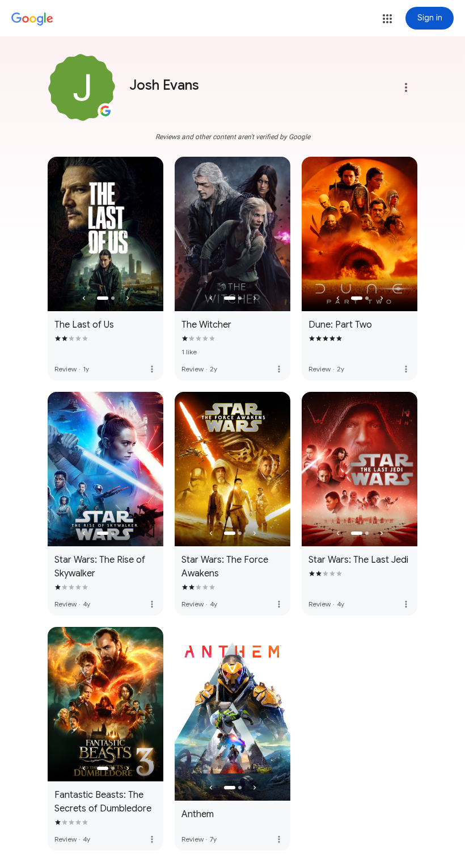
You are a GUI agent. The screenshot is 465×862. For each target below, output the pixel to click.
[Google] (32, 19)
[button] (387, 18)
